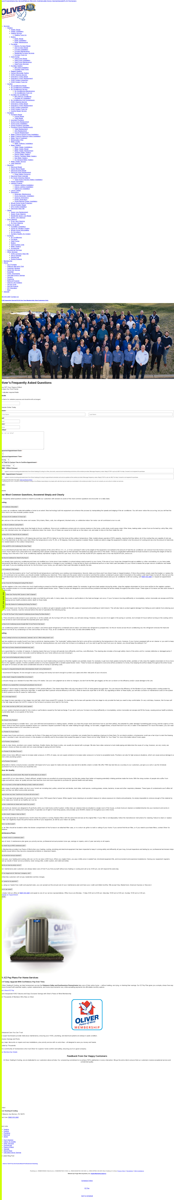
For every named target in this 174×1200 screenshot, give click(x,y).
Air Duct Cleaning (17, 223)
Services (7, 26)
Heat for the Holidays (14, 283)
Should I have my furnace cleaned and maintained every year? (17, 647)
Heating (10, 28)
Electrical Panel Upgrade (19, 176)
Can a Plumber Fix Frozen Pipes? (9, 731)
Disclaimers (130, 1171)
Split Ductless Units (17, 245)
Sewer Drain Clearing (18, 214)
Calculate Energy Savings (49, 1)
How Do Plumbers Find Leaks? (9, 761)
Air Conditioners (16, 237)
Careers (73, 1)
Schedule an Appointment (9, 895)
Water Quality (15, 142)
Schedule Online (87, 1181)
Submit (2, 484)
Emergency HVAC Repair (19, 77)
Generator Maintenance (22, 194)
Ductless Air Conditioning (19, 95)
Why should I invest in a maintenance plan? (12, 837)
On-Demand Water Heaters (23, 160)
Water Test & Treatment (19, 138)
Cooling (9, 84)
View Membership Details (8, 1052)
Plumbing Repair (16, 114)
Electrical (10, 165)
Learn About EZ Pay (7, 990)
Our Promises (12, 264)
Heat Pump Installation (22, 60)
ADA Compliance (139, 1171)
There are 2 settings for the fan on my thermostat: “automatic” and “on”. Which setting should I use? (27, 637)
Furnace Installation (21, 49)
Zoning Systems (16, 259)
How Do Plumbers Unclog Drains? (9, 741)
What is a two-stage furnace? (8, 696)
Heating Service (16, 33)
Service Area (11, 284)
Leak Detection (16, 163)
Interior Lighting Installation (23, 187)
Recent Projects (5, 1)
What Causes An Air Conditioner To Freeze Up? (13, 516)
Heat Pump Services (21, 64)
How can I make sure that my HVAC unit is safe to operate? (16, 706)
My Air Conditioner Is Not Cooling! (9, 569)
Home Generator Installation (24, 196)
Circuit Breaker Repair (18, 205)
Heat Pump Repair (20, 58)
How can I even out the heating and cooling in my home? (16, 657)
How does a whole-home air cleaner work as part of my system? (17, 804)
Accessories (15, 248)
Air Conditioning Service (19, 89)
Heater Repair (15, 30)
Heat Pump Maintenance (23, 62)
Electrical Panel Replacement (21, 172)
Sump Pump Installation (19, 124)
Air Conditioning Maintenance (24, 91)
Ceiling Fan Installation (22, 189)
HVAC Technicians (13, 273)
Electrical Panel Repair (18, 170)
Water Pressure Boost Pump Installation (25, 134)
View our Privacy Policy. (26, 480)
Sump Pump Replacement (20, 122)
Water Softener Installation (23, 143)
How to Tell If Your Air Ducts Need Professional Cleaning (20, 1163)
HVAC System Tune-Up (19, 82)
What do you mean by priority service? (11, 865)
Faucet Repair (19, 116)
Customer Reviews (13, 268)
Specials (60, 1)
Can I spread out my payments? (9, 881)
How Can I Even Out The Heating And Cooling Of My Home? (17, 583)
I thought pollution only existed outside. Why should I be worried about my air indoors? (23, 774)
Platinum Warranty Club (32, 1)
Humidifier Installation (18, 227)
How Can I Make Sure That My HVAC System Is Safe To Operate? (18, 594)
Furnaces (14, 44)
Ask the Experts (12, 286)
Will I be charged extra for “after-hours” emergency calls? (16, 873)
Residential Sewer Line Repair (21, 216)
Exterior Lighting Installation (24, 185)
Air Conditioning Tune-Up (23, 93)
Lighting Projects (16, 183)
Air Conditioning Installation (20, 87)
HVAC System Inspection (19, 80)
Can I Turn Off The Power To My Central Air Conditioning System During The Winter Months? (25, 614)
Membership (8, 261)
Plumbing (10, 113)
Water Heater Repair (21, 149)
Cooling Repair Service (19, 111)
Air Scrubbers (16, 232)
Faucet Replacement (21, 133)
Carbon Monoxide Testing (20, 73)
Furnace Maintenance (22, 51)
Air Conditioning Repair (19, 86)
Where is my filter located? (8, 824)
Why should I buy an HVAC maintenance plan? (13, 845)
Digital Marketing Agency (98, 1173)
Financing (10, 279)
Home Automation (17, 181)
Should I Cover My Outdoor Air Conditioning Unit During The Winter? (18, 604)
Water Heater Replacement (23, 151)
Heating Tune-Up (20, 35)
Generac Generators (21, 198)
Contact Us (15, 297)
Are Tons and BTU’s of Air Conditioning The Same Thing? (16, 546)
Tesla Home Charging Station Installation (28, 180)
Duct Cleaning (12, 219)
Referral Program (13, 281)
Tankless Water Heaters (22, 152)
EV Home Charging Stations (20, 178)
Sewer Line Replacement (19, 212)
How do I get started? (6, 889)
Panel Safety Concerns (22, 174)
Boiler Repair (18, 39)
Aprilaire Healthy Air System (20, 234)
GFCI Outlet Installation (19, 207)
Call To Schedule (87, 1196)
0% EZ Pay (67, 1)
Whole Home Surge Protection (21, 203)
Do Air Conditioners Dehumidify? (9, 507)
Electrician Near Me (17, 208)
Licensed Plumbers (17, 120)
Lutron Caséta (16, 190)
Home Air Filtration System (20, 228)
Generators (15, 192)
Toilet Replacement (21, 129)
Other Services (12, 252)
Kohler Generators (20, 199)
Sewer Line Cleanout (18, 217)
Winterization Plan (17, 140)
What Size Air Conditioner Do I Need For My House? (14, 557)
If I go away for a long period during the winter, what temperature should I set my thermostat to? (26, 669)
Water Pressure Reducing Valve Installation (26, 136)
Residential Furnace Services (24, 53)
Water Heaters (16, 145)
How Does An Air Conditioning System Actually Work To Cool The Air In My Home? (22, 624)
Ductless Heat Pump (21, 69)
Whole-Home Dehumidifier (20, 230)
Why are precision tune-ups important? (11, 855)
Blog (8, 290)
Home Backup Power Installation (25, 201)
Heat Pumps (15, 57)
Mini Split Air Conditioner (23, 96)
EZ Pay (87, 1188)
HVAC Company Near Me (20, 254)
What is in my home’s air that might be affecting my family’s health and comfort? (22, 784)
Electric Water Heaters (22, 154)
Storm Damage (16, 255)
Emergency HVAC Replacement (22, 78)
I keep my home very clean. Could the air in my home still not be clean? (20, 794)
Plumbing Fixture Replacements (22, 127)
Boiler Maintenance (21, 42)
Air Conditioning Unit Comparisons (23, 100)
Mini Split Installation (21, 67)
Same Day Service (17, 1)
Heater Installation (17, 31)
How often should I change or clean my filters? (13, 814)
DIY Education (12, 288)
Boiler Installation (20, 40)
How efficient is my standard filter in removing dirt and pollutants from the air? (21, 685)
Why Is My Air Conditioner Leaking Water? (12, 524)
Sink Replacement (20, 131)
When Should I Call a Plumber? (9, 720)
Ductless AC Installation (22, 98)
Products (10, 236)
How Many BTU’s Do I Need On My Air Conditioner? (14, 534)
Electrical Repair (16, 167)
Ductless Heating (16, 66)
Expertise (10, 272)
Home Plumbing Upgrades (20, 125)
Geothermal (15, 257)
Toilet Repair (18, 118)
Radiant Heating (16, 71)
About (6, 263)
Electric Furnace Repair (22, 46)
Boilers (13, 37)
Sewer (9, 210)
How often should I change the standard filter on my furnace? (17, 677)
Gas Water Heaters (21, 158)
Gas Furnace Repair (21, 48)
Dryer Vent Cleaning (18, 221)
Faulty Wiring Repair (18, 169)
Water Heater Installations (23, 147)
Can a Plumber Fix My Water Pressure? (11, 751)
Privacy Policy (121, 1171)
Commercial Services (14, 250)
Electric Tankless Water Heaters (25, 156)
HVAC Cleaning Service (19, 75)
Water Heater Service (18, 161)
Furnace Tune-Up (20, 55)
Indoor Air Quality (13, 225)
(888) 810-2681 (5, 297)
